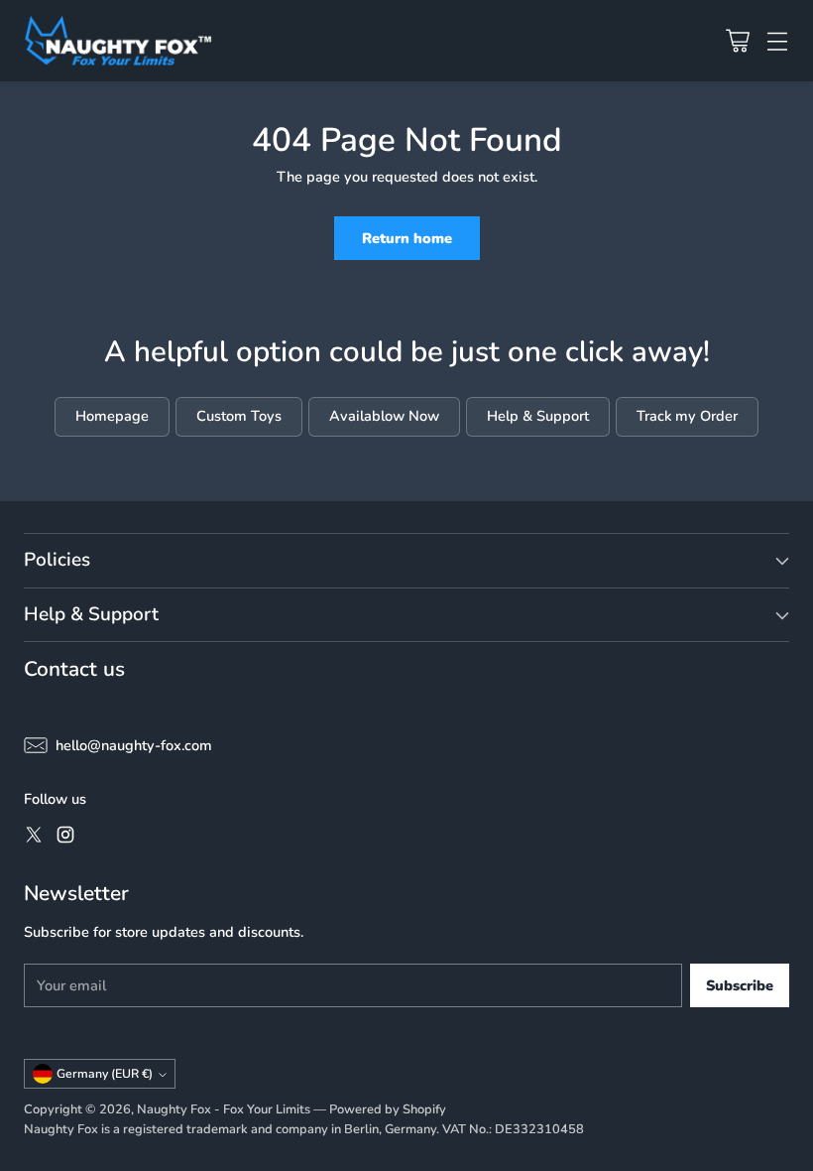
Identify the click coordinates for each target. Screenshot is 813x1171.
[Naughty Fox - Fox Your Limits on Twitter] (34, 838)
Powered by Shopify (387, 1109)
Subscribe (739, 985)
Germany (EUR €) (105, 1074)
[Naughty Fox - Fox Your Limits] (118, 40)
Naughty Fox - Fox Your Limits (223, 1109)
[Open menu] (776, 40)
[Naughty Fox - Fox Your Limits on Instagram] (65, 838)
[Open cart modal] (737, 40)
